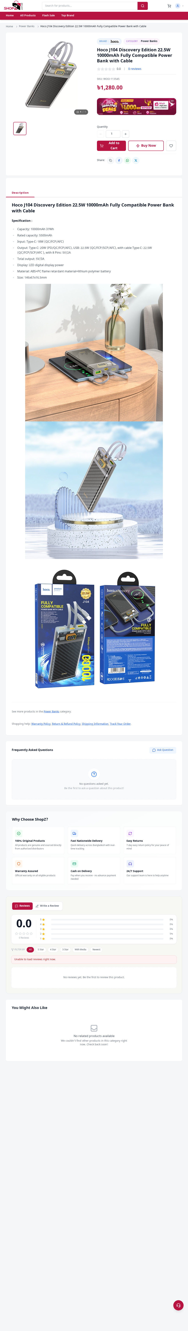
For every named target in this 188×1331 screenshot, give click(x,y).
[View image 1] (19, 128)
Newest (96, 949)
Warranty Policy (40, 724)
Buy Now (148, 146)
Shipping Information (95, 724)
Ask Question (165, 750)
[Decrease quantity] (100, 134)
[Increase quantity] (125, 134)
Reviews (24, 906)
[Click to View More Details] (94, 352)
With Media (80, 949)
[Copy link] (110, 160)
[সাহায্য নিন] (178, 1305)
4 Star (53, 949)
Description (20, 193)
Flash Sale (48, 15)
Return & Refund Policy (66, 724)
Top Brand (67, 15)
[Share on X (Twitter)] (135, 160)
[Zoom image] (85, 44)
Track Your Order (120, 724)
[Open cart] (169, 6)
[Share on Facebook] (118, 160)
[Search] (143, 6)
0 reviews (134, 69)
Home (10, 15)
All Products (28, 15)
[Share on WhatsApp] (127, 160)
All (30, 949)
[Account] (179, 6)
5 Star (41, 949)
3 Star (65, 949)
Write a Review (49, 906)
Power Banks (27, 26)
